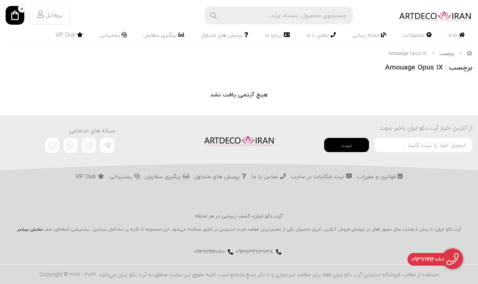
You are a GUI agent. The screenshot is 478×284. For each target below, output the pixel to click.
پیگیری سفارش (160, 35)
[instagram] (89, 145)
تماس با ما (318, 35)
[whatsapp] (70, 145)
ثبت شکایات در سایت (318, 177)
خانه (453, 35)
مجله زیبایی (367, 35)
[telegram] (107, 145)
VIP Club (66, 35)
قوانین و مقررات (377, 177)
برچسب (447, 53)
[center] (213, 15)
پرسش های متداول (222, 35)
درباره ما (274, 35)
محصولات (414, 35)
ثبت (346, 145)
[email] (52, 145)
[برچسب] (239, 139)
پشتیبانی (110, 35)
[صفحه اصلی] (469, 53)
